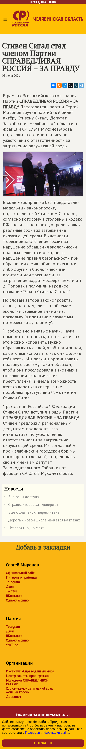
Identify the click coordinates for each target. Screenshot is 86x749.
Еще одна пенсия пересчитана (32, 513)
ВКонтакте (14, 595)
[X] (70, 85)
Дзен (10, 586)
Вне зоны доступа (21, 497)
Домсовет (13, 696)
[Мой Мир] (64, 85)
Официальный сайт (20, 573)
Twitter (11, 591)
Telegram (13, 582)
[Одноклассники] (59, 85)
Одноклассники (17, 600)
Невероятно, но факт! (24, 528)
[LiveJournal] (76, 85)
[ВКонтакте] (53, 85)
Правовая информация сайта (47, 732)
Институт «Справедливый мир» (30, 671)
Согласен (43, 743)
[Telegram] (81, 85)
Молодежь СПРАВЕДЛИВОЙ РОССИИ (27, 682)
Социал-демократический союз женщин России (29, 690)
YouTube (12, 645)
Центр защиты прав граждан (28, 676)
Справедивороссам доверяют (31, 505)
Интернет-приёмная (21, 577)
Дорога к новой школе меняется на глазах (42, 520)
